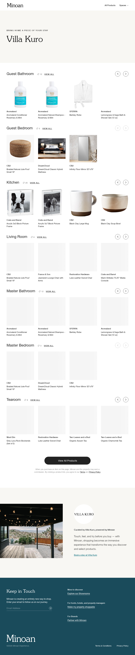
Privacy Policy (94, 472)
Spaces (122, 5)
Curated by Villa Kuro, (94, 529)
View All (49, 74)
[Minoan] (15, 5)
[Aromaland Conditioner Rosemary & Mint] (20, 99)
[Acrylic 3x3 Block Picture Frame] (20, 208)
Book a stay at (85, 555)
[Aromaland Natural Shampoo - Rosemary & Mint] (52, 99)
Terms (82, 472)
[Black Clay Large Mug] (83, 207)
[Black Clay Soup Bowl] (115, 207)
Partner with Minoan (77, 620)
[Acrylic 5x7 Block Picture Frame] (52, 208)
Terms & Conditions (103, 646)
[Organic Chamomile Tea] (115, 424)
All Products (110, 5)
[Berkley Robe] (83, 98)
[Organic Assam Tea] (83, 424)
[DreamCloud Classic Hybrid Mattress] (52, 153)
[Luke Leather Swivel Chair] (83, 261)
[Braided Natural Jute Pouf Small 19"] (20, 153)
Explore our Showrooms (79, 593)
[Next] (125, 73)
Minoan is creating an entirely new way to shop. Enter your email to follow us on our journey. (29, 600)
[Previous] (117, 73)
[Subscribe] (50, 608)
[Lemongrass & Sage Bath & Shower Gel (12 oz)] (115, 99)
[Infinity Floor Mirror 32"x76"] (83, 152)
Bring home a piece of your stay (27, 30)
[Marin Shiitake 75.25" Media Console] (115, 262)
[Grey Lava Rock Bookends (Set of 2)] (20, 425)
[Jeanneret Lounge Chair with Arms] (52, 262)
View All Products (67, 460)
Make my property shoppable (81, 607)
